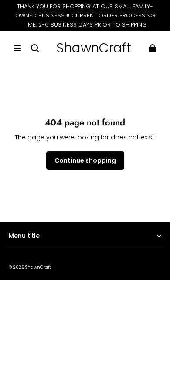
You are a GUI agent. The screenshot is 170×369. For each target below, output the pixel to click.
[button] (17, 48)
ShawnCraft (38, 267)
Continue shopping (85, 160)
